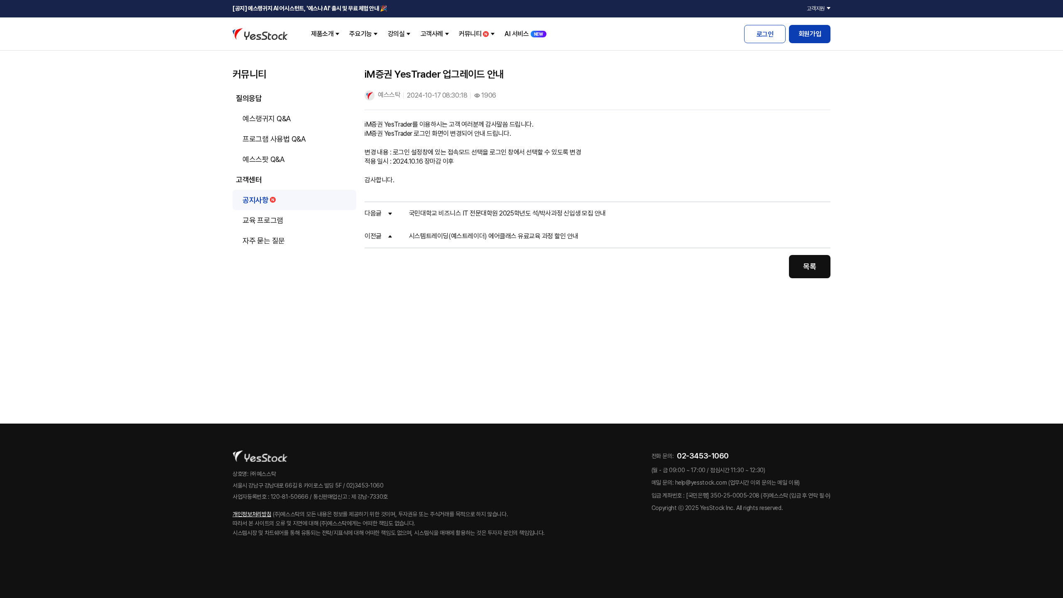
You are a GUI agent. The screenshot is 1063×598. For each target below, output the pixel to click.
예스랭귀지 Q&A (266, 118)
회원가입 (809, 34)
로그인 (765, 34)
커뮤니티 (470, 34)
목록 (809, 266)
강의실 (396, 34)
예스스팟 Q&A (263, 159)
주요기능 (360, 34)
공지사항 (255, 200)
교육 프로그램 (262, 220)
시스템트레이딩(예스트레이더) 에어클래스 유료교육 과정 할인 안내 (493, 236)
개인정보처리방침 (252, 514)
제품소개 (322, 34)
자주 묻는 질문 (263, 240)
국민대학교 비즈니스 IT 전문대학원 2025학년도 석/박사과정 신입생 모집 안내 (507, 213)
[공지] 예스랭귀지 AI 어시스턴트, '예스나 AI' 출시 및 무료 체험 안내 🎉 (310, 8)
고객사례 (432, 34)
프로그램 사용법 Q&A (274, 139)
